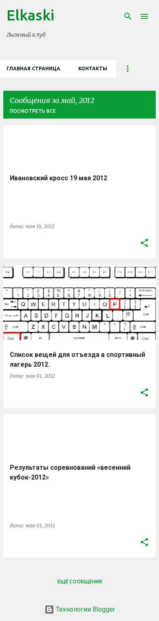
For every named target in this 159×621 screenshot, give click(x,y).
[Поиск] (128, 16)
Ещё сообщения (79, 581)
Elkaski (30, 15)
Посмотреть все (33, 111)
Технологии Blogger (84, 609)
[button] (144, 243)
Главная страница (33, 68)
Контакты (92, 68)
